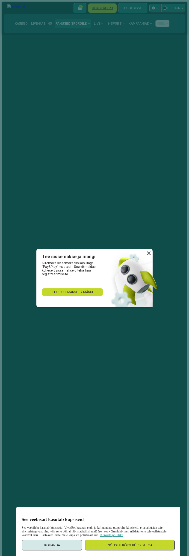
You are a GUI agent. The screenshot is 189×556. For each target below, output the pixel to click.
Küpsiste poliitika (111, 535)
